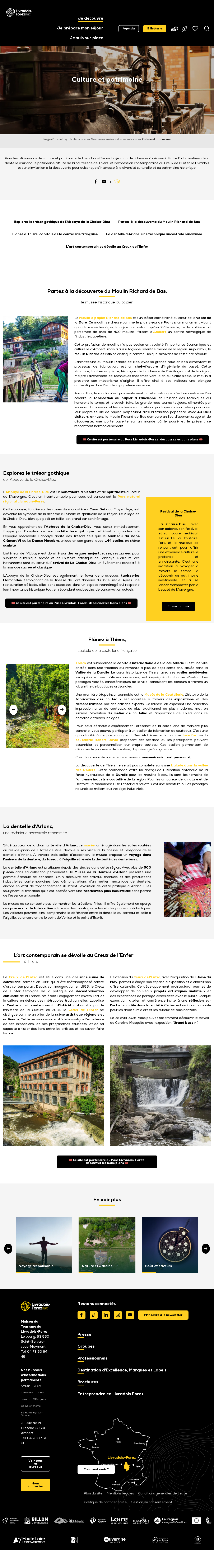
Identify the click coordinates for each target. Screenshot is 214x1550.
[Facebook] (81, 1315)
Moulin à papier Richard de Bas (105, 318)
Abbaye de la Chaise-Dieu (27, 492)
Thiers (80, 663)
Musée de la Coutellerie (163, 694)
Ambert (159, 332)
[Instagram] (118, 1315)
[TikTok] (94, 1315)
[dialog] (163, 1315)
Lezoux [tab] (25, 1399)
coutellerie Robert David (96, 740)
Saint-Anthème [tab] (31, 1406)
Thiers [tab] (40, 1392)
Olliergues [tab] (39, 1399)
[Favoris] (196, 28)
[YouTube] (130, 1315)
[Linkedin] (106, 1315)
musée (89, 845)
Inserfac (190, 735)
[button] (90, 19)
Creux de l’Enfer (23, 977)
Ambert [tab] (25, 1386)
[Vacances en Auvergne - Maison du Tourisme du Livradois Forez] (19, 12)
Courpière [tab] (27, 1392)
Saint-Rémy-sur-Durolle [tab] (32, 1414)
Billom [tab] (37, 1386)
